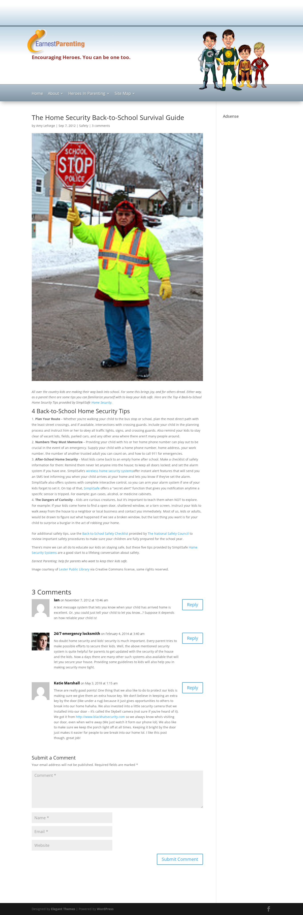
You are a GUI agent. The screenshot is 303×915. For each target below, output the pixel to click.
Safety (83, 126)
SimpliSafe (92, 488)
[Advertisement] (151, 15)
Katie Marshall (67, 683)
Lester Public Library (74, 569)
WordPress (105, 909)
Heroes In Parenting (86, 94)
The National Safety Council (168, 533)
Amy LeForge (45, 126)
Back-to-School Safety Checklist (105, 533)
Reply (192, 605)
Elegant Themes (63, 909)
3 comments (101, 126)
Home (37, 94)
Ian (57, 600)
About (53, 94)
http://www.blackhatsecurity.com (100, 717)
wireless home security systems (109, 471)
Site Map (123, 94)
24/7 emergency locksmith (77, 633)
